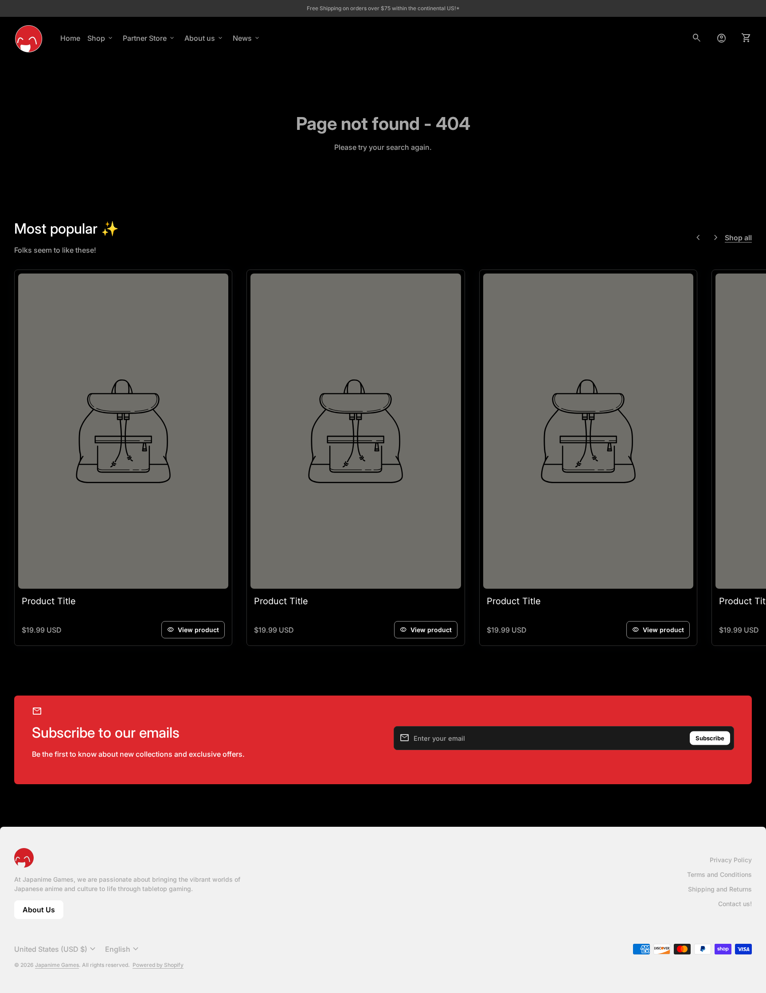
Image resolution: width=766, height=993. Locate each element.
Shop (100, 38)
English (123, 949)
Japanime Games (57, 965)
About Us (43, 912)
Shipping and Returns (720, 889)
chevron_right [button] (716, 237)
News (247, 38)
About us (204, 38)
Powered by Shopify (158, 965)
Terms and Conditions (719, 874)
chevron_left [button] (698, 237)
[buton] (56, 949)
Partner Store (149, 38)
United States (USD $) (56, 949)
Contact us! (735, 903)
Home (70, 38)
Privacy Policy (731, 860)
